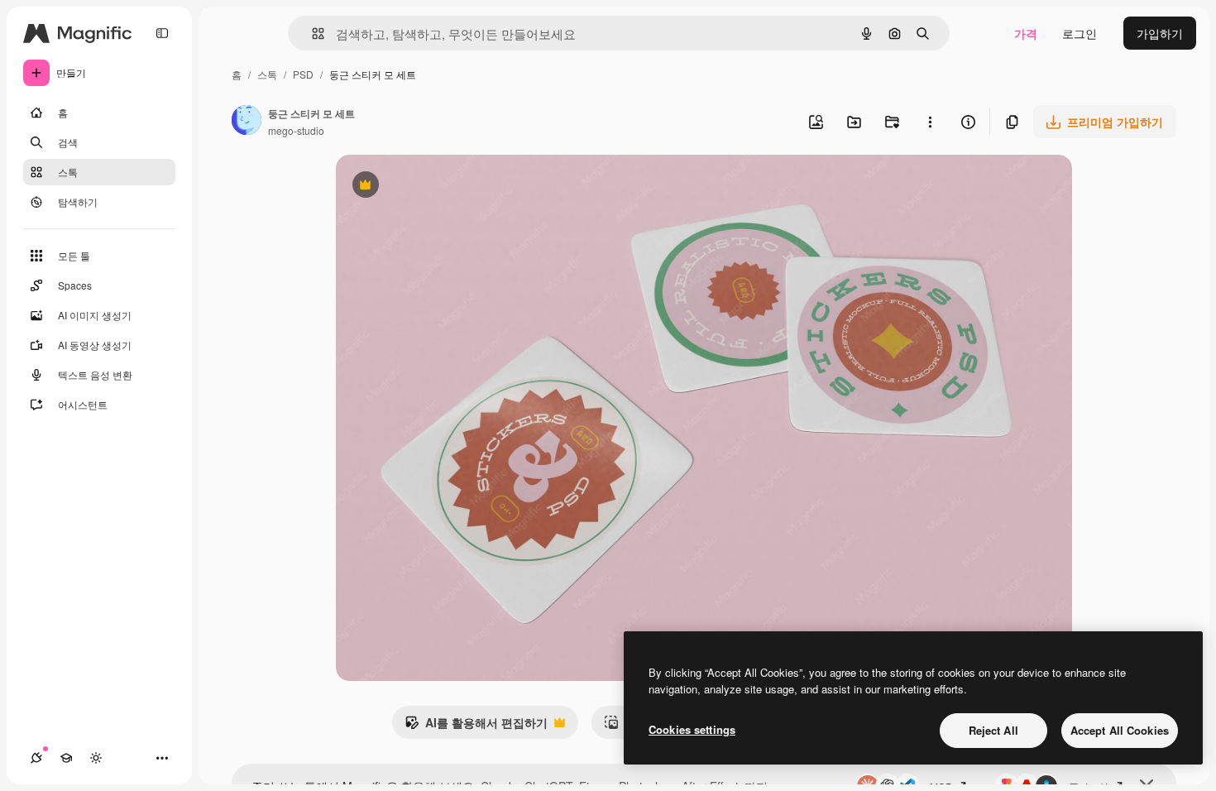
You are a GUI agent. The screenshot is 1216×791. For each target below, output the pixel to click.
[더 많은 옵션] (929, 121)
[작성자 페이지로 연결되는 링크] (246, 121)
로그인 (1079, 33)
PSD (303, 74)
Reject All (993, 730)
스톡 (267, 74)
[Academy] (66, 758)
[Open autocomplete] (311, 33)
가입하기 (1160, 33)
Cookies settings (692, 729)
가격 (1025, 33)
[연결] (36, 758)
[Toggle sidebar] (162, 33)
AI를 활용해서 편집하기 (476, 726)
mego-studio (296, 130)
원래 (431, 186)
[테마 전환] (96, 758)
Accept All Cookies (1119, 730)
